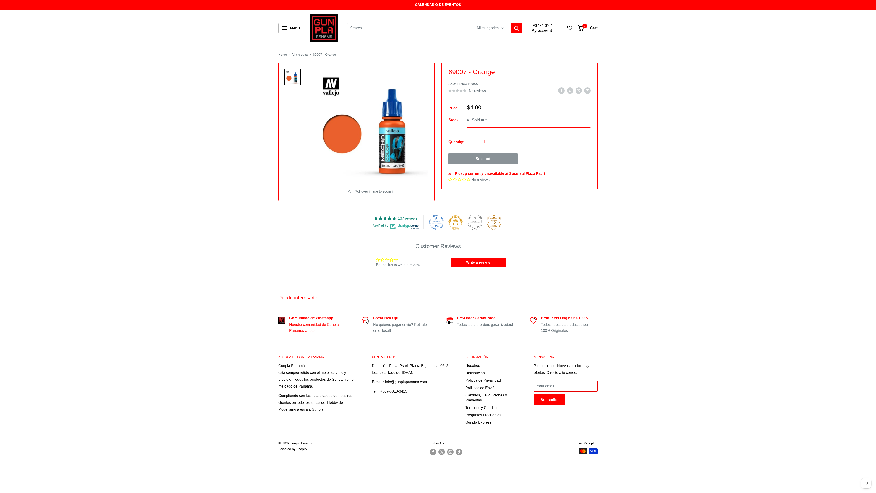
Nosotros (472, 365)
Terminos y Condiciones (484, 408)
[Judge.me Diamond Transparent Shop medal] (436, 222)
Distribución (475, 373)
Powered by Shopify (292, 449)
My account (541, 30)
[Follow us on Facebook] (433, 451)
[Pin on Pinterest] (570, 90)
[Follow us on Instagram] (450, 451)
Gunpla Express (478, 422)
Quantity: (456, 142)
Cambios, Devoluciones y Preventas (486, 397)
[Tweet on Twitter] (579, 90)
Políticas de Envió (480, 388)
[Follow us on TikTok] (459, 451)
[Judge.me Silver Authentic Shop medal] (474, 222)
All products (300, 54)
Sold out (483, 159)
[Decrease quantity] (472, 142)
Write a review (478, 262)
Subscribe (549, 400)
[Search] (516, 28)
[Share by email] (587, 90)
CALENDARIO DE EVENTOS (438, 5)
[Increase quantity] (496, 142)
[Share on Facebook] (561, 90)
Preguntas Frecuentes (483, 415)
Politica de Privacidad (483, 380)
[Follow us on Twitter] (441, 451)
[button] (459, 180)
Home (282, 54)
